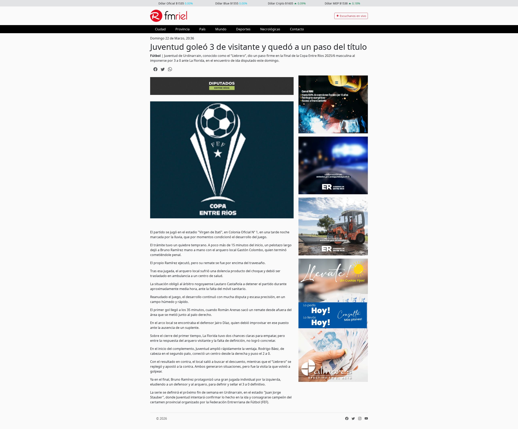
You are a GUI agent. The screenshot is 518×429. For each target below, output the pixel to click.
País (202, 29)
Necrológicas (270, 29)
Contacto (297, 29)
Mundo (220, 29)
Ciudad (160, 29)
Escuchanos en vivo (352, 16)
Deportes (243, 29)
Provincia (182, 29)
